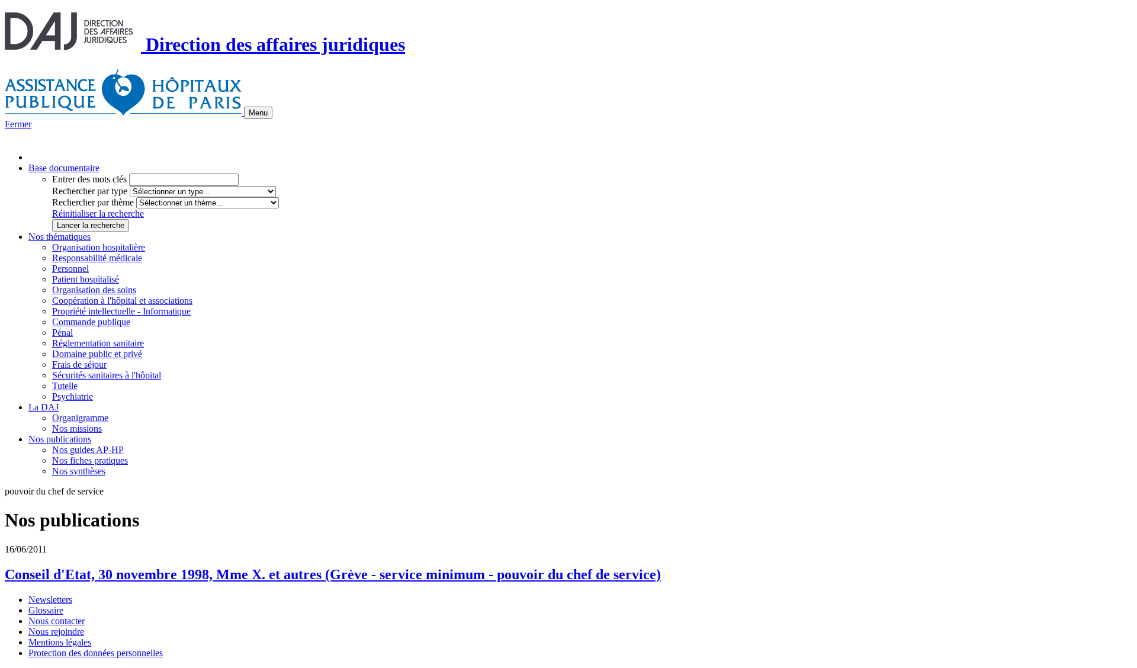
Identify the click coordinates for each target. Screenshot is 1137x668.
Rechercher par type (89, 191)
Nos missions (77, 428)
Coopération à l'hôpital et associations (122, 301)
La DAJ (43, 407)
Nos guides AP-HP (88, 450)
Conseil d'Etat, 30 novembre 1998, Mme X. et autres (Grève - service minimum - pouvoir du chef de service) (333, 574)
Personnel (70, 269)
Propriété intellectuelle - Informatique (121, 311)
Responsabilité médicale (97, 258)
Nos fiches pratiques (90, 460)
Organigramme (80, 418)
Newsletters (50, 600)
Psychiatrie (72, 396)
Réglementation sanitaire (98, 343)
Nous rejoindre (56, 632)
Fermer (18, 124)
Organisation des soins (94, 290)
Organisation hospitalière (98, 247)
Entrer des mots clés (89, 179)
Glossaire (45, 610)
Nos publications (59, 439)
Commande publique (91, 322)
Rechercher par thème (93, 202)
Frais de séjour (79, 364)
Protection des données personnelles (95, 653)
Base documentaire (63, 168)
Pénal (62, 332)
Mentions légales (59, 642)
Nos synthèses (78, 471)
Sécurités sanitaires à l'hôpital (106, 375)
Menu (258, 112)
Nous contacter (56, 621)
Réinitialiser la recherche (98, 213)
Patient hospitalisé (85, 279)
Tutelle (65, 386)
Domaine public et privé (97, 354)
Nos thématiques (59, 237)
